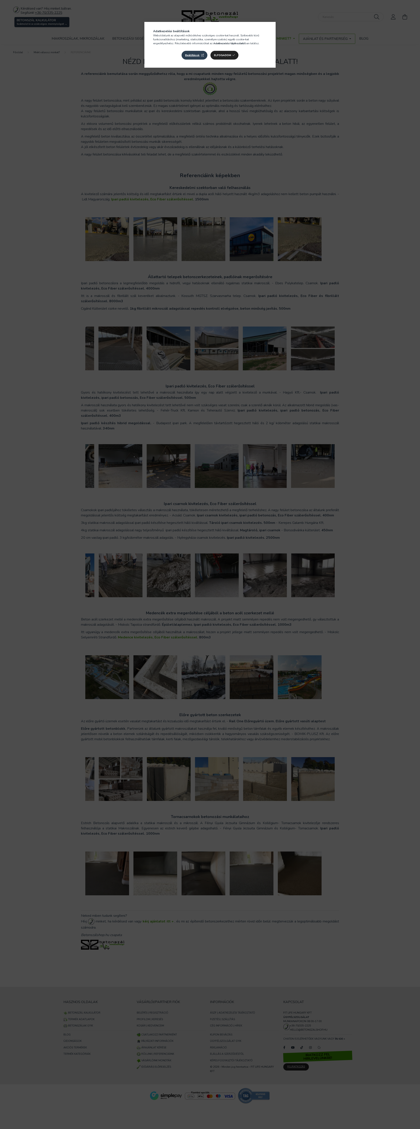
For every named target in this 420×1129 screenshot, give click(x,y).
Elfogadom (222, 55)
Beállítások (192, 55)
